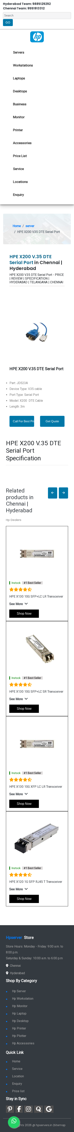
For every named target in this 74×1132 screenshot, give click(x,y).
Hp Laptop (19, 1013)
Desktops (20, 91)
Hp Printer (19, 1028)
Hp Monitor (19, 1006)
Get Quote (52, 421)
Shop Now (24, 613)
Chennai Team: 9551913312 (24, 8)
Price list (18, 1091)
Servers (18, 52)
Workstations (23, 65)
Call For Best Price (25, 421)
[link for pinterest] (10, 1109)
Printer (18, 130)
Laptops (19, 78)
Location (18, 1076)
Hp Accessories (23, 1043)
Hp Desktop (20, 1021)
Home (17, 226)
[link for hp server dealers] (37, 36)
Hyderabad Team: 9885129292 (27, 4)
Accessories (22, 143)
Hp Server (19, 991)
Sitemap (60, 1125)
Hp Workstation (22, 998)
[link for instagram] (28, 1109)
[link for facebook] (19, 1109)
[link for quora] (38, 1109)
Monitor (19, 117)
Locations (20, 182)
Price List (20, 156)
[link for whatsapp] (14, 1122)
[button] (52, 493)
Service (18, 169)
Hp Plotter (19, 1036)
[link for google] (48, 1109)
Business (19, 104)
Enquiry (18, 195)
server (29, 226)
